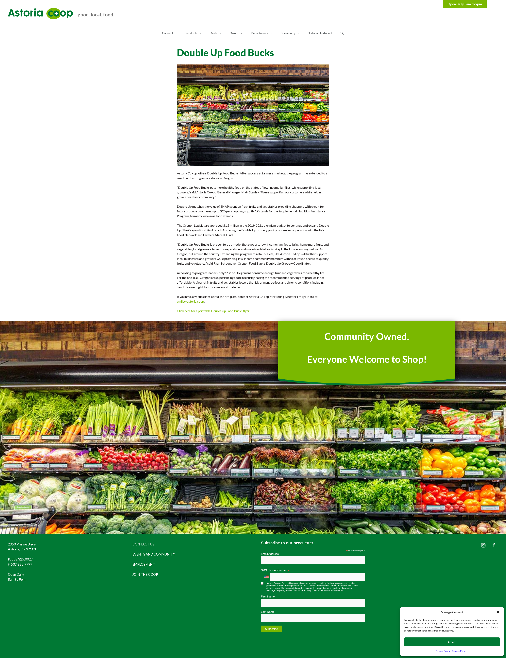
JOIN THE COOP (145, 574)
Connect (167, 33)
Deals (213, 33)
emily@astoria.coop (190, 301)
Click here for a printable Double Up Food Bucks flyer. (213, 311)
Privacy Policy (443, 650)
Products (191, 33)
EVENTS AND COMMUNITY (153, 554)
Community (287, 33)
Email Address (270, 553)
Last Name (268, 611)
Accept (452, 642)
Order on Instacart (320, 33)
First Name (268, 596)
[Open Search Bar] (342, 33)
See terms (338, 590)
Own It (234, 33)
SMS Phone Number (275, 570)
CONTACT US (143, 544)
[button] (498, 612)
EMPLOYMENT (143, 564)
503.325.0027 (22, 559)
